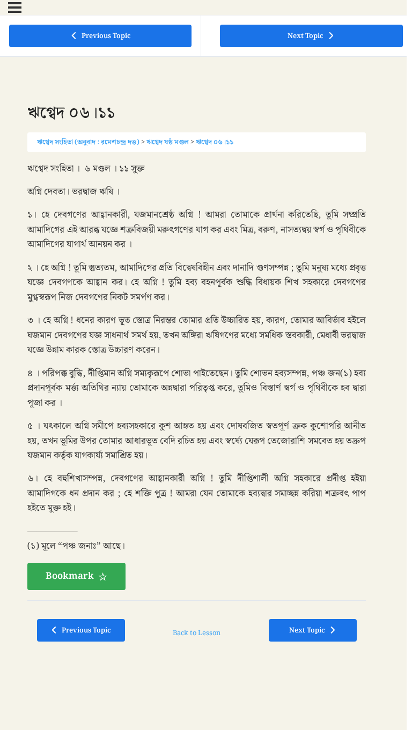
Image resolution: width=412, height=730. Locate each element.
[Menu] (15, 7)
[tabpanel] (196, 376)
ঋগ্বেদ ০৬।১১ (214, 142)
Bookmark (70, 576)
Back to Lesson (196, 633)
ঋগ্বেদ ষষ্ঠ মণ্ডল (167, 142)
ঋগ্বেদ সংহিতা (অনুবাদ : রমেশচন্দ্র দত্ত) (88, 142)
